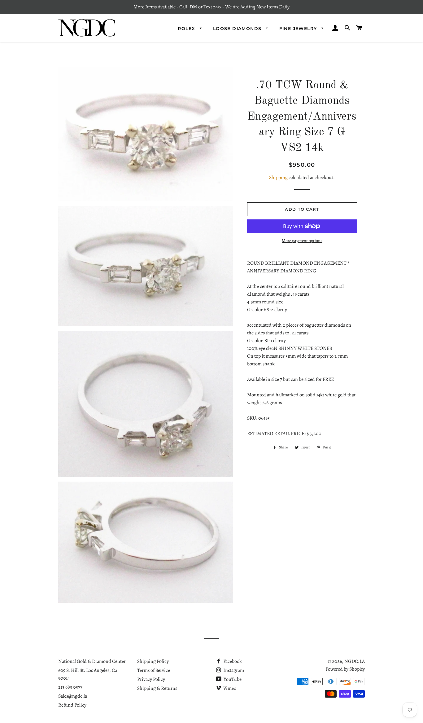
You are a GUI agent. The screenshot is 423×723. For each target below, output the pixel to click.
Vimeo (229, 688)
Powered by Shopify (345, 669)
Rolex (187, 28)
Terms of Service (153, 670)
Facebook (232, 661)
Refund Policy (72, 705)
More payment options (302, 241)
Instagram (233, 670)
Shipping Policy (153, 661)
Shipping (278, 177)
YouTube (232, 679)
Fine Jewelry (299, 28)
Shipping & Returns (157, 688)
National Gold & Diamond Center (92, 661)
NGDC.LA (354, 661)
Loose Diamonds (238, 28)
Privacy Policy (151, 679)
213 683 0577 (70, 687)
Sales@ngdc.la (72, 696)
